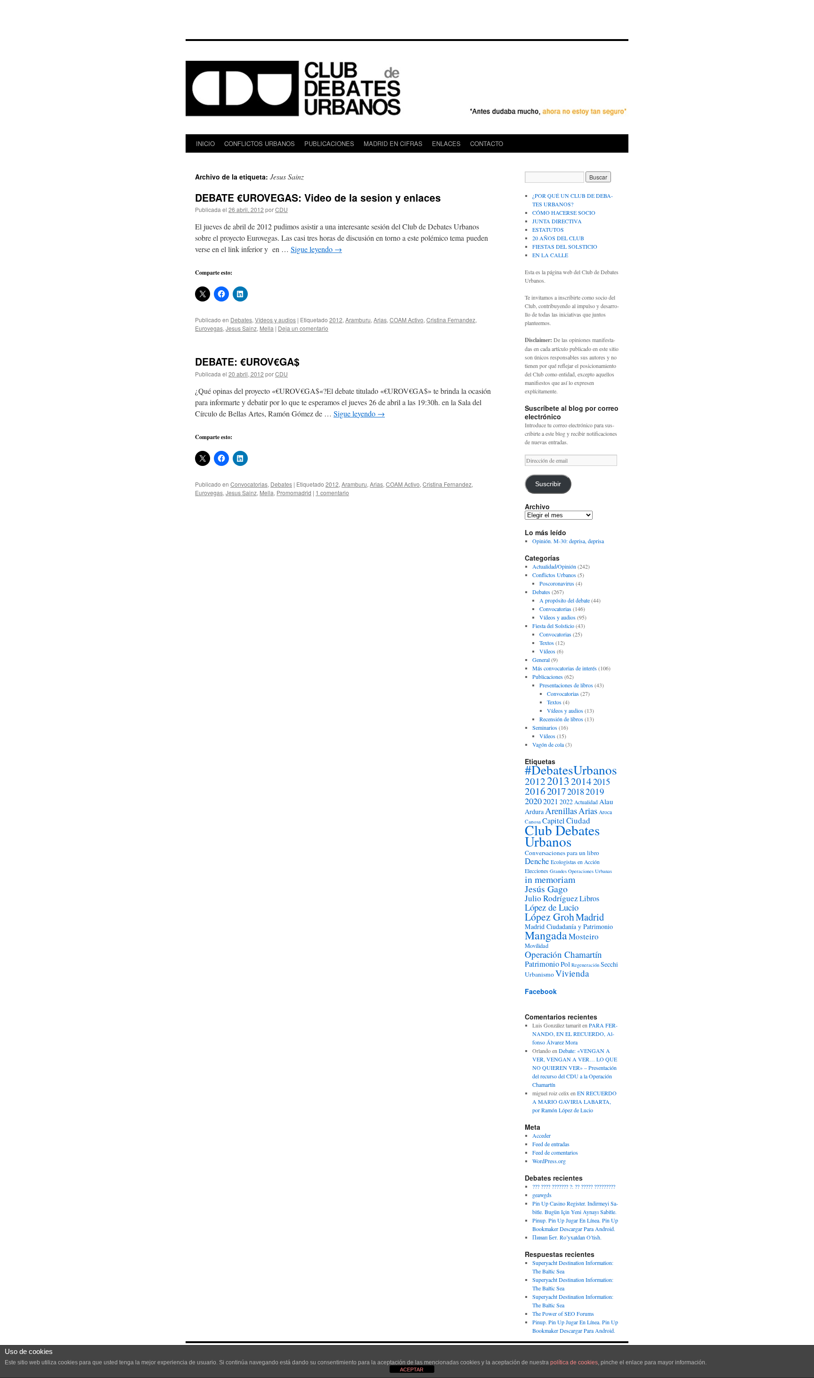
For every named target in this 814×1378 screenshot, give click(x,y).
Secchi (609, 964)
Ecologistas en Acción (575, 861)
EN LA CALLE (550, 255)
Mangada (546, 935)
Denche (537, 861)
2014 (581, 781)
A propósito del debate (564, 600)
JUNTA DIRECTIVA (557, 221)
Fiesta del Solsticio (553, 625)
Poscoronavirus (556, 583)
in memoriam (550, 879)
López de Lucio (551, 907)
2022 (566, 801)
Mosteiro (584, 936)
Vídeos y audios (275, 320)
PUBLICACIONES (329, 143)
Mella (267, 328)
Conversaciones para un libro (562, 852)
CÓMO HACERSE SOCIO (563, 212)
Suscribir (548, 484)
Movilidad (536, 946)
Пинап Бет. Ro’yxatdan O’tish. (567, 1237)
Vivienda (572, 973)
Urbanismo (539, 974)
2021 (550, 801)
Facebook (541, 991)
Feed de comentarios (555, 1152)
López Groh (549, 916)
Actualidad (586, 802)
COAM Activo (406, 320)
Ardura (534, 811)
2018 (575, 791)
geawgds (542, 1195)
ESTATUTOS (548, 229)
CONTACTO (486, 143)
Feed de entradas (551, 1144)
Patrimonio (542, 964)
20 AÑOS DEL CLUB (558, 238)
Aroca (605, 811)
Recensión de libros (561, 719)
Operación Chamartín (563, 954)
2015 (601, 781)
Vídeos (547, 651)
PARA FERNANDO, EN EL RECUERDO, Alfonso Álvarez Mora (575, 1033)
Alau (606, 801)
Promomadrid (294, 493)
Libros (589, 898)
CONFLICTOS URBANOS (259, 143)
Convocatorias (249, 484)
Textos (546, 642)
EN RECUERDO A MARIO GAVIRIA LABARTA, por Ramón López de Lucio (574, 1101)
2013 (558, 780)
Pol (565, 964)
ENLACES (446, 143)
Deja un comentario (303, 328)
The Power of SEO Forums (563, 1313)
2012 (335, 320)
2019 (595, 791)
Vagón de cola (548, 744)
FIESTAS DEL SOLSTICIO (564, 246)
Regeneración (585, 965)
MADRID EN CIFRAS (393, 143)
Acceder (541, 1135)
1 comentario (332, 493)
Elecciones (536, 870)
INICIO (205, 143)
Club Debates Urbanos (562, 835)
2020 (533, 801)
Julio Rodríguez (551, 898)
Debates (241, 320)
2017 (556, 791)
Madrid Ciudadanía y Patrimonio (569, 926)
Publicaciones (547, 676)
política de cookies (574, 1362)
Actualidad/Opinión (554, 566)
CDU (281, 209)
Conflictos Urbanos (554, 575)
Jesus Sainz (241, 328)
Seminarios (544, 727)
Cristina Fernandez (450, 320)
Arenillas (561, 810)
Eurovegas (209, 328)
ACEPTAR (411, 1369)
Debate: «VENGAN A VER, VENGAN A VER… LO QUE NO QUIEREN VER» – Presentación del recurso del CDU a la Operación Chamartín (574, 1067)
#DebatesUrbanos (571, 769)
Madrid (590, 916)
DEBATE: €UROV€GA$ (247, 361)
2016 (535, 791)
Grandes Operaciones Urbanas (581, 871)
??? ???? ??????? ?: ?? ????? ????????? (573, 1186)
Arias (380, 320)
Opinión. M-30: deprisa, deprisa (568, 541)
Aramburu (358, 320)
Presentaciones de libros (566, 685)
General (541, 659)
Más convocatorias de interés (564, 668)
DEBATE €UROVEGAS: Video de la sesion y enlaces (318, 197)
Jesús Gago (546, 888)
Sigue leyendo (316, 249)
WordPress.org (549, 1161)
